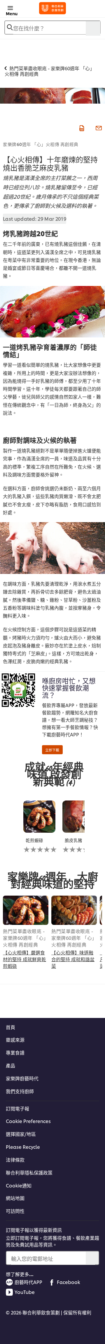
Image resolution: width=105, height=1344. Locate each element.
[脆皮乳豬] (78, 816)
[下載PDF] (81, 127)
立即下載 (52, 749)
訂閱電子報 (17, 1108)
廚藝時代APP (28, 1282)
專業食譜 (15, 1052)
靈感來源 (15, 1039)
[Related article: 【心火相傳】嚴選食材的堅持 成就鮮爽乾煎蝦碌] (25, 910)
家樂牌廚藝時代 (22, 1078)
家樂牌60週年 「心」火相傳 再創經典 (40, 144)
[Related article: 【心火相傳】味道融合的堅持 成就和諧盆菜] (74, 910)
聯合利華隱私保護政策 (29, 1172)
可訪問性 (15, 1211)
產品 (10, 1065)
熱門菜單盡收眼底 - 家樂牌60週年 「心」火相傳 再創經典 (24, 938)
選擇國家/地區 (21, 1134)
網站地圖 (15, 1198)
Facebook (68, 1282)
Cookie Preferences (28, 1121)
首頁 (10, 1027)
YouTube (25, 1292)
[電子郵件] (98, 127)
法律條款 (15, 1159)
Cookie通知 (19, 1185)
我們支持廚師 (20, 1091)
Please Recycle (23, 1147)
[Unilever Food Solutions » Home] (53, 8)
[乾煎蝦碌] (39, 816)
